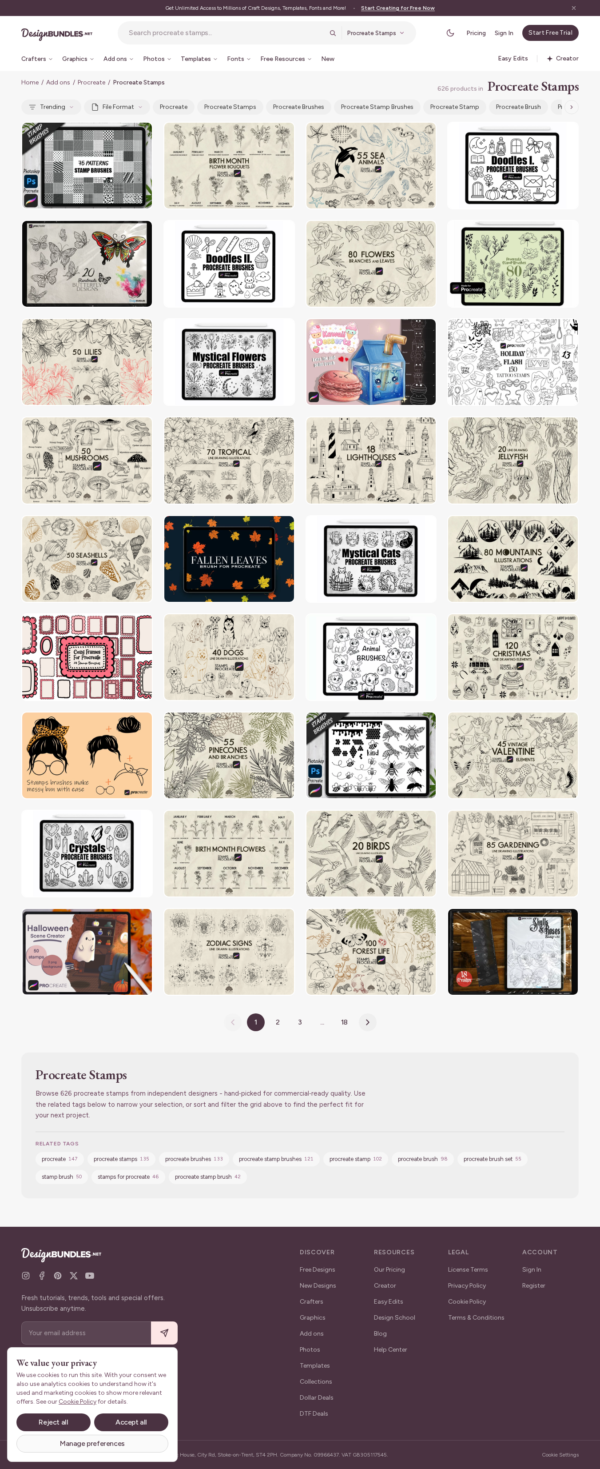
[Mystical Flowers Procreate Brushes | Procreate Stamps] (229, 362)
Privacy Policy (467, 1285)
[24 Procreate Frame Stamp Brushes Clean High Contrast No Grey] (87, 657)
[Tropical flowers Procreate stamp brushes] (229, 460)
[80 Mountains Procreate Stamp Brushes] (513, 559)
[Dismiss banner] (574, 8)
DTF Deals (314, 1413)
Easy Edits (388, 1301)
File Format (118, 107)
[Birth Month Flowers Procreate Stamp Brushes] (229, 854)
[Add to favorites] (140, 134)
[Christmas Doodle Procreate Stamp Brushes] (513, 657)
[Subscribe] (164, 1333)
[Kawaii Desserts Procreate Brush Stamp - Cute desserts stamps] (371, 362)
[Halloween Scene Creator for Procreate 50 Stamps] (87, 952)
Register (533, 1285)
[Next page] (368, 1022)
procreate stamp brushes (377, 107)
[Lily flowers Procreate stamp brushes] (87, 362)
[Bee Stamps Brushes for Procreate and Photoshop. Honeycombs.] (371, 755)
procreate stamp (454, 107)
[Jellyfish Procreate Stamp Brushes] (513, 460)
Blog (380, 1333)
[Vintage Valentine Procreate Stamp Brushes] (513, 755)
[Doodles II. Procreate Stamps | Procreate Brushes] (229, 264)
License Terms (468, 1269)
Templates (315, 1365)
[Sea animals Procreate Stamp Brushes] (371, 165)
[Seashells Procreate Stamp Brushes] (87, 559)
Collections (316, 1381)
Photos (310, 1349)
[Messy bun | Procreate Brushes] (87, 755)
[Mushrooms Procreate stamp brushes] (87, 460)
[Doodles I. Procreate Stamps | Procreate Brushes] (513, 165)
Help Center (390, 1349)
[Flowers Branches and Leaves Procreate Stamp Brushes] (371, 264)
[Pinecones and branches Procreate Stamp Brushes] (229, 755)
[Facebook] (41, 1275)
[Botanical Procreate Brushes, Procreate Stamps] (513, 264)
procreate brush (518, 107)
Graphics (313, 1317)
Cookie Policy (467, 1301)
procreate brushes (298, 107)
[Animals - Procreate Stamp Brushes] (371, 657)
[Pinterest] (57, 1275)
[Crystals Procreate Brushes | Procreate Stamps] (87, 854)
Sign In (504, 33)
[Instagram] (25, 1275)
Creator (385, 1285)
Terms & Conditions (476, 1317)
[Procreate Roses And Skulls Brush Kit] (513, 952)
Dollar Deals (317, 1397)
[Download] (122, 134)
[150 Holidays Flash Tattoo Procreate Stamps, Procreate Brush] (513, 362)
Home (30, 82)
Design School (394, 1317)
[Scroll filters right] (571, 107)
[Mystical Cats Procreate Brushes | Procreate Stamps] (371, 559)
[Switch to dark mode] (450, 33)
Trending (52, 107)
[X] (73, 1275)
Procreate (91, 82)
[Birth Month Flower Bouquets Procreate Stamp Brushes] (229, 165)
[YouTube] (89, 1275)
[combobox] (226, 33)
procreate (173, 107)
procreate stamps (230, 107)
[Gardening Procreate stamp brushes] (513, 854)
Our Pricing (389, 1269)
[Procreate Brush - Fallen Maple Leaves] (229, 559)
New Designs (318, 1285)
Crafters (311, 1301)
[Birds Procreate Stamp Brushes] (371, 854)
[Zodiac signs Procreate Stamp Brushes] (229, 952)
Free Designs (317, 1269)
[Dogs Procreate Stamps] (229, 657)
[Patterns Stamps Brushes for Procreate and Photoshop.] (87, 165)
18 (344, 1022)
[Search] (332, 33)
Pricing (476, 33)
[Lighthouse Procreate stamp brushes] (371, 460)
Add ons (58, 82)
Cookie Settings (560, 1455)
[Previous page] (233, 1022)
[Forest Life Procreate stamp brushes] (371, 952)
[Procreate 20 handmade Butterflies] (87, 264)
